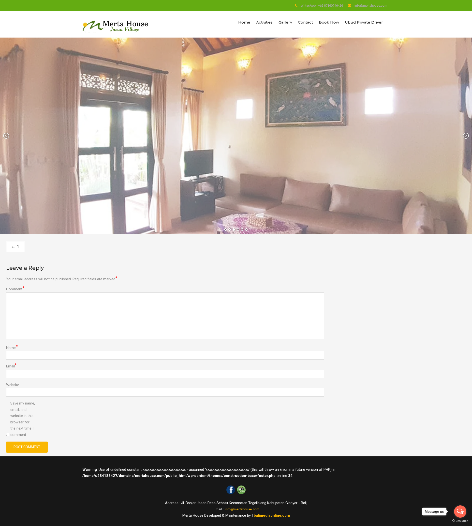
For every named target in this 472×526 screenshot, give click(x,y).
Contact (305, 22)
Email (11, 365)
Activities (264, 22)
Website (12, 385)
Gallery (285, 22)
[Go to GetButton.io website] (460, 521)
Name (12, 347)
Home (244, 22)
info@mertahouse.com (370, 5)
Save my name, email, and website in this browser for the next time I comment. (22, 419)
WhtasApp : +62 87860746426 (322, 5)
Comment (15, 288)
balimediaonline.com (272, 515)
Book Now (329, 22)
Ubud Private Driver (364, 22)
